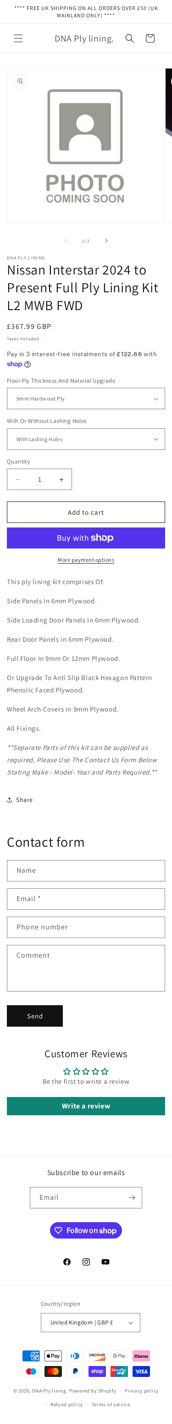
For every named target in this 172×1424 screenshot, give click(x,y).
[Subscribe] (132, 1197)
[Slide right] (106, 241)
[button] (18, 38)
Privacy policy (142, 1390)
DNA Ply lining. (50, 1390)
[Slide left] (66, 241)
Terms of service (111, 1404)
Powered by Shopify (93, 1390)
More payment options (86, 559)
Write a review (86, 1106)
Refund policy (66, 1404)
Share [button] (24, 800)
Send (35, 1016)
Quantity (18, 461)
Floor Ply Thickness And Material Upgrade (61, 381)
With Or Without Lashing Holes (47, 421)
